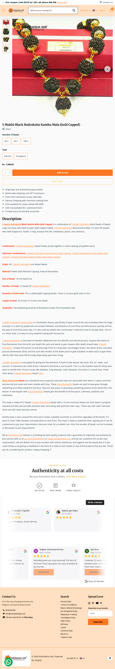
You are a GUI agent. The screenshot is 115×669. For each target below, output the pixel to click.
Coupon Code (66, 637)
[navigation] (6, 23)
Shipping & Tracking (69, 614)
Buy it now (57, 181)
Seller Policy (65, 621)
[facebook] (101, 603)
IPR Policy (64, 624)
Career (63, 627)
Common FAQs (67, 631)
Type (4, 149)
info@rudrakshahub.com (16, 614)
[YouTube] (97, 603)
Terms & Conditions (69, 605)
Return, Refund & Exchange (71, 608)
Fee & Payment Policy (69, 611)
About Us (64, 634)
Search (65, 596)
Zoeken (74, 10)
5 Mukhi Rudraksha (11, 224)
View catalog (3, 10)
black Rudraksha (65, 384)
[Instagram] (89, 603)
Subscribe (98, 622)
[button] (107, 69)
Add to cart (62, 172)
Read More (41, 572)
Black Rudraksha (10, 380)
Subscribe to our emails (98, 608)
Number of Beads (10, 134)
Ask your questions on (19, 617)
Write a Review (95, 502)
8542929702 (10, 610)
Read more (62, 2)
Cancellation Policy (68, 617)
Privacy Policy (66, 601)
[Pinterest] (93, 603)
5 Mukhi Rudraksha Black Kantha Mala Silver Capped (35, 257)
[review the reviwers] (45, 512)
